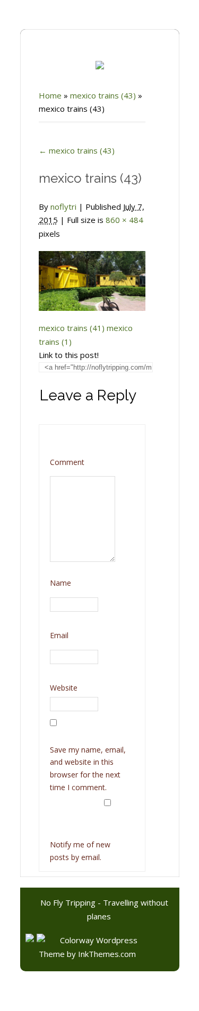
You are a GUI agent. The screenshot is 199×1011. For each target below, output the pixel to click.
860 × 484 (124, 219)
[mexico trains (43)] (92, 275)
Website (63, 688)
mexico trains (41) (72, 328)
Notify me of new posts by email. (80, 850)
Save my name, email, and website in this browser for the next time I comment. (88, 768)
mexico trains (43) (103, 95)
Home (50, 95)
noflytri (63, 206)
